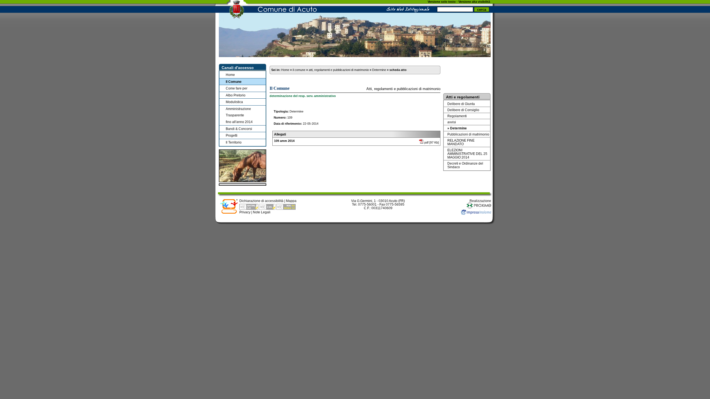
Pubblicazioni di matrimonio (468, 134)
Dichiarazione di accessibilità (261, 201)
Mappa (291, 201)
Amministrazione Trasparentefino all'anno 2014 (239, 115)
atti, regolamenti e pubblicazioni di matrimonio (339, 69)
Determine (379, 69)
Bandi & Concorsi (239, 129)
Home (230, 74)
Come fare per (236, 88)
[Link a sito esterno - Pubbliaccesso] (229, 212)
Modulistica (234, 102)
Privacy (244, 212)
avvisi (451, 122)
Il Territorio (234, 142)
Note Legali (261, 212)
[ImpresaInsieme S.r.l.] (476, 213)
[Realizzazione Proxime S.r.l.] (478, 207)
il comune (299, 69)
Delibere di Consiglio (463, 110)
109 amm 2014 (284, 140)
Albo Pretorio (235, 95)
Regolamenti (457, 116)
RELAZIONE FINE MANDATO (461, 142)
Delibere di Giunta (461, 104)
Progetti (231, 135)
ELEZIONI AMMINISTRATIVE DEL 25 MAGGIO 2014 (467, 153)
